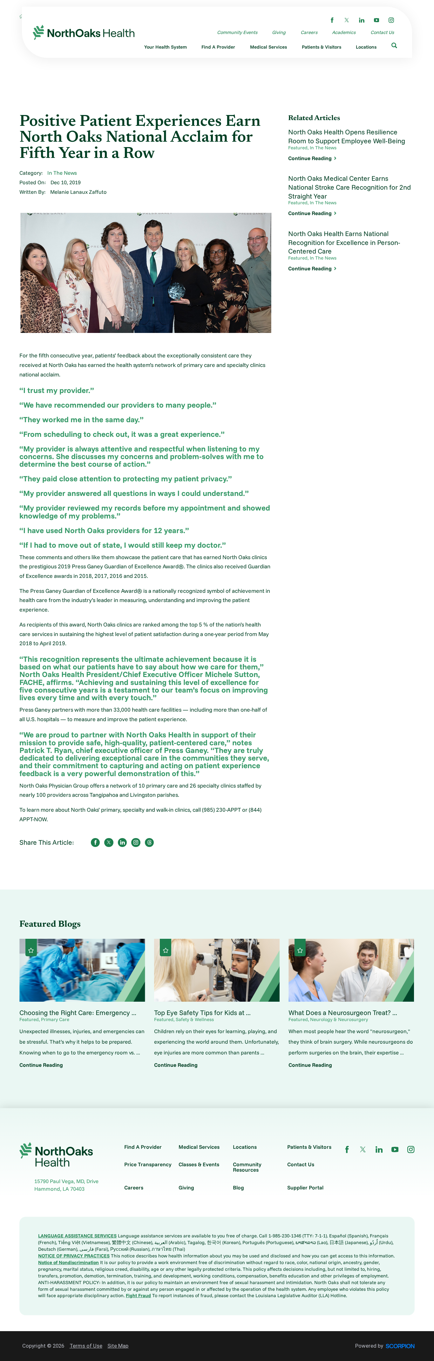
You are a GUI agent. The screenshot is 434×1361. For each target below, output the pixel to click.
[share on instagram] (135, 842)
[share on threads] (149, 842)
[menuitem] (165, 48)
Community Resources (247, 1167)
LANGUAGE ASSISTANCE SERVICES (77, 1236)
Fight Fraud (138, 1295)
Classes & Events (199, 1164)
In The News (62, 172)
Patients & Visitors (309, 1147)
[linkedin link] (361, 20)
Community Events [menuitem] (237, 32)
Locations (245, 1147)
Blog (238, 1187)
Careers (133, 1187)
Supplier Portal (305, 1187)
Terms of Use (86, 1346)
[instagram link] (391, 20)
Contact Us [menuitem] (382, 32)
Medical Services (199, 1147)
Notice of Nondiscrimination (68, 1262)
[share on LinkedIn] (122, 842)
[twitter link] (346, 20)
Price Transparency (148, 1164)
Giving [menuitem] (279, 32)
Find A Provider (143, 1147)
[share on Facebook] (95, 842)
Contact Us (300, 1164)
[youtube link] (376, 20)
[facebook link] (332, 20)
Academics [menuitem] (344, 32)
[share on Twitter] (108, 842)
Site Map (117, 1346)
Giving (186, 1187)
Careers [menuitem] (309, 32)
